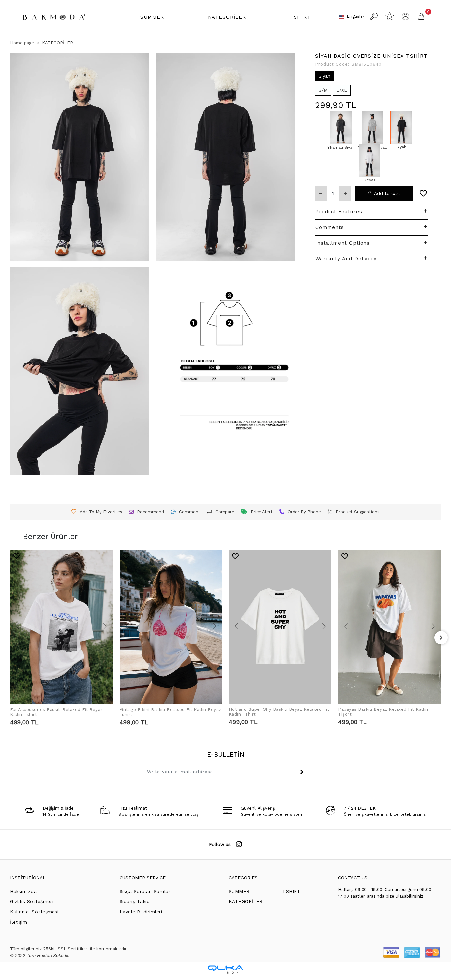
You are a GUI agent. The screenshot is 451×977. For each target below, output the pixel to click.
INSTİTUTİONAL (28, 877)
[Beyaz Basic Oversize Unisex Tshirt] (370, 160)
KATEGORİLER (246, 901)
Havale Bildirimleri (141, 911)
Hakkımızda (23, 891)
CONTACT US (352, 877)
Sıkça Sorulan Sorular (145, 891)
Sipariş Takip (135, 901)
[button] (152, 17)
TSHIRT (291, 891)
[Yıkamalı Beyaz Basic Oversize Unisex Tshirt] (372, 127)
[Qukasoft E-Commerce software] (225, 969)
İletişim (18, 922)
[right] (441, 637)
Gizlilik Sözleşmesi (32, 901)
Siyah (324, 75)
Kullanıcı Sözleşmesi (34, 911)
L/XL (341, 89)
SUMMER (239, 891)
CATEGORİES (243, 877)
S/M (323, 89)
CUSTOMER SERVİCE (143, 877)
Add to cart (387, 193)
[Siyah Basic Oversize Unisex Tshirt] (401, 127)
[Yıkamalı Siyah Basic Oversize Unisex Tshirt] (341, 127)
